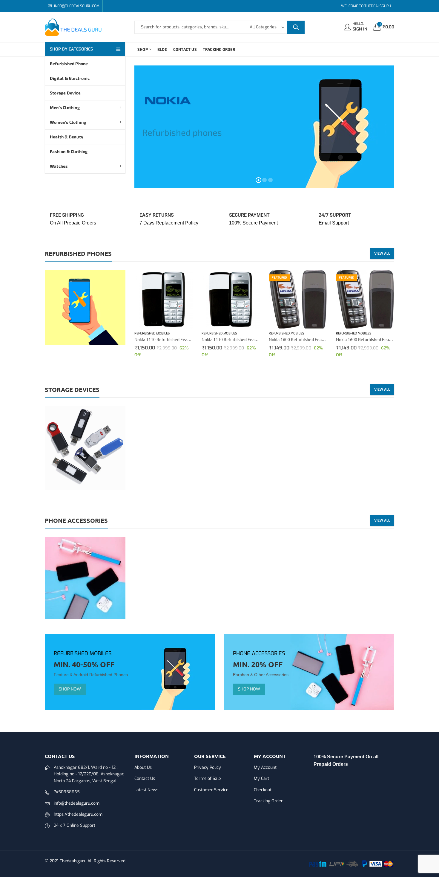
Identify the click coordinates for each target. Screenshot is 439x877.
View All (382, 253)
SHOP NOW (70, 689)
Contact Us (144, 778)
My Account (265, 767)
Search (296, 27)
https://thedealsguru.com (78, 814)
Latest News (146, 790)
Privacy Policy (207, 767)
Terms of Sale (207, 778)
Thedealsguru (73, 861)
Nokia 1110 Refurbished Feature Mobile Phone (178, 339)
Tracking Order (268, 801)
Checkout (262, 790)
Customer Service (211, 790)
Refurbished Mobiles (152, 333)
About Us (143, 767)
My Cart (261, 778)
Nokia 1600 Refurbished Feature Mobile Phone (313, 339)
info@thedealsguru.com (76, 803)
